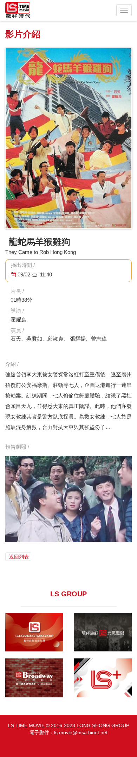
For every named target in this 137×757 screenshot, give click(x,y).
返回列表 (18, 557)
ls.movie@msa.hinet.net (80, 732)
